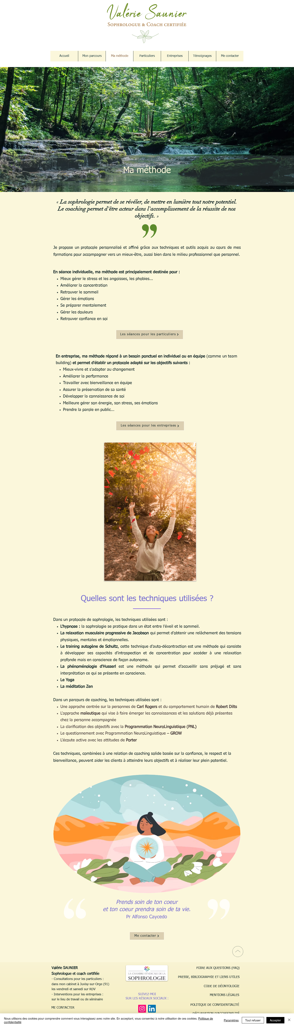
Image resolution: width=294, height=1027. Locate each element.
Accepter (275, 1020)
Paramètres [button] (231, 1020)
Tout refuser (253, 1020)
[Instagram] (142, 1009)
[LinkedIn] (152, 1009)
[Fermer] (289, 1020)
